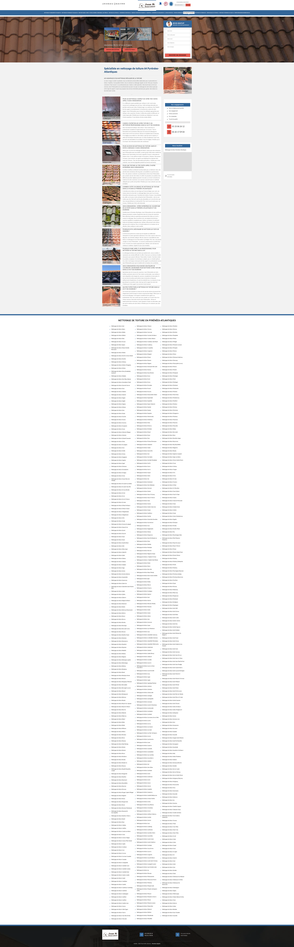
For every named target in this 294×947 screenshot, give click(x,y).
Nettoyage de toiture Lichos (144, 801)
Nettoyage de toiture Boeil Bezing (119, 744)
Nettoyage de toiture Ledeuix (144, 761)
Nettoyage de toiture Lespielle (144, 789)
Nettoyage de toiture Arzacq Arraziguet (121, 524)
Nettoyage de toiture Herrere (144, 550)
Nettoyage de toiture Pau (168, 532)
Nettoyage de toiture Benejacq (119, 669)
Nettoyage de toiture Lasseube (144, 748)
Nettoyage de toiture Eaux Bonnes (145, 373)
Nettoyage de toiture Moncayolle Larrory (172, 363)
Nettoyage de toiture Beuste (118, 700)
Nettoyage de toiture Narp (168, 435)
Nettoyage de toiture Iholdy (143, 581)
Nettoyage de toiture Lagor (143, 677)
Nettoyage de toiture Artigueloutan (120, 511)
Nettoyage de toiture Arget (118, 463)
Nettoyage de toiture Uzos (168, 867)
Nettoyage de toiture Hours (143, 566)
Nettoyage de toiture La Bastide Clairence (147, 638)
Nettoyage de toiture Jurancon (144, 622)
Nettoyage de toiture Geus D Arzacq (146, 494)
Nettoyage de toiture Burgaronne (119, 801)
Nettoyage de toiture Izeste (143, 610)
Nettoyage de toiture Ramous (169, 586)
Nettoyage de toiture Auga (118, 568)
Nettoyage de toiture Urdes (169, 839)
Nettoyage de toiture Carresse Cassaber (121, 856)
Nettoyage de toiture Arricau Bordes (120, 490)
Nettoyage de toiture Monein (169, 369)
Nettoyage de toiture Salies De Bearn (171, 706)
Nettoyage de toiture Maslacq (144, 882)
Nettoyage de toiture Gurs (143, 525)
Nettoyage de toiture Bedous (118, 653)
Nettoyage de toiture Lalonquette (145, 698)
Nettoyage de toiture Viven (169, 900)
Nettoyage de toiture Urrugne (169, 851)
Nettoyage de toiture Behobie (169, 909)
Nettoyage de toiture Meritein (169, 332)
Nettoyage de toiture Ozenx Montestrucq (172, 516)
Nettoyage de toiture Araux (118, 429)
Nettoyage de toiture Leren (143, 780)
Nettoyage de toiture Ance (117, 388)
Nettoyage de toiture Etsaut (144, 432)
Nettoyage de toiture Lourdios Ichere (146, 833)
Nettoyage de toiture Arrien (118, 493)
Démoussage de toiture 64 (213, 12)
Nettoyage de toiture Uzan (168, 861)
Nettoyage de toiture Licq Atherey (145, 804)
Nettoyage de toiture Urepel (169, 845)
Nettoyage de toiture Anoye (118, 413)
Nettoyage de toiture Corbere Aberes (146, 338)
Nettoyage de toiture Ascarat (118, 533)
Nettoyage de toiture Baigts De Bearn (120, 600)
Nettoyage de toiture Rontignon (170, 602)
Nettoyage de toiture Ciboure (144, 326)
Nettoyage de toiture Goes (143, 500)
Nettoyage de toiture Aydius (118, 594)
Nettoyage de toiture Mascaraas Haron (146, 879)
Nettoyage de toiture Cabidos (118, 825)
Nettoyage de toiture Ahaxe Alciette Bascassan (120, 348)
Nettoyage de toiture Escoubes (144, 385)
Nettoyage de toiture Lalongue (144, 695)
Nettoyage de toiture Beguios (118, 656)
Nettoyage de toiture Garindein (144, 457)
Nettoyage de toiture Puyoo (169, 583)
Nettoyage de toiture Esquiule (144, 413)
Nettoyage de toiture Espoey (144, 410)
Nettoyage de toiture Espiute (144, 407)
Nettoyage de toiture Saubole (169, 731)
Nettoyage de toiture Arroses (118, 502)
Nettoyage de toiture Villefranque (170, 893)
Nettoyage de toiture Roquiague (170, 605)
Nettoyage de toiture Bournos (118, 786)
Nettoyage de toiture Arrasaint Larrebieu (121, 483)
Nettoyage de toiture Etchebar (144, 429)
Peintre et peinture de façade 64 (139, 12)
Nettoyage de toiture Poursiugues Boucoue (172, 571)
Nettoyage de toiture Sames (169, 716)
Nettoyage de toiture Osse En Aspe (170, 494)
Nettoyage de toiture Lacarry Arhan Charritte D (146, 666)
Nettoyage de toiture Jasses (143, 613)
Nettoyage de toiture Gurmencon (145, 522)
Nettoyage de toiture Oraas (169, 463)
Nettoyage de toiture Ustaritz (169, 858)
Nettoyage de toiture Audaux (118, 561)
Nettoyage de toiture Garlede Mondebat (147, 460)
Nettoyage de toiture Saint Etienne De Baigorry (171, 634)
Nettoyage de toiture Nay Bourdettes (171, 444)
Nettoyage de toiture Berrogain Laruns (121, 688)
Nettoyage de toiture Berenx (118, 678)
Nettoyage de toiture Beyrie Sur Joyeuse (121, 703)
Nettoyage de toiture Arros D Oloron (120, 499)
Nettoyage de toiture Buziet (118, 819)
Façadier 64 (148, 12)
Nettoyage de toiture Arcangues (119, 444)
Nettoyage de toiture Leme (143, 773)
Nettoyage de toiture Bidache (118, 713)
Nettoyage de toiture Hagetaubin (145, 528)
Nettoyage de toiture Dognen (144, 363)
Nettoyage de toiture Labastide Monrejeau (147, 641)
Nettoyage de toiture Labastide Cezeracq (147, 635)
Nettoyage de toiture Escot (143, 379)
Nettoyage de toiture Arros (118, 496)
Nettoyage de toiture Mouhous (169, 416)
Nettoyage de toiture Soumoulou (170, 791)
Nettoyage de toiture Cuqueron (144, 351)
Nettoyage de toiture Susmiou (169, 803)
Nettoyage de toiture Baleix (118, 607)
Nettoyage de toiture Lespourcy (144, 792)
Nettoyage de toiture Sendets (169, 766)
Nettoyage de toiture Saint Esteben (171, 630)
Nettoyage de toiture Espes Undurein (146, 404)
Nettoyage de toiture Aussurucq (119, 580)
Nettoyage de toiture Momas (169, 351)
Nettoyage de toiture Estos (143, 422)
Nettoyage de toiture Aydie (118, 591)
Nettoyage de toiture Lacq (143, 673)
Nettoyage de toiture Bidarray (118, 716)
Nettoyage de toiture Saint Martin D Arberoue (171, 674)
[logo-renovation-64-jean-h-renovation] (147, 5)
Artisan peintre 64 (169, 12)
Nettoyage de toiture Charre (118, 912)
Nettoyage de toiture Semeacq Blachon (172, 762)
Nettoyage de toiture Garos (143, 466)
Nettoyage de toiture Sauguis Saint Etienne (172, 738)
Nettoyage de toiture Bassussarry (119, 641)
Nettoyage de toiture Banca (118, 616)
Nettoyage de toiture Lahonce (144, 686)
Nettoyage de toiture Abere (118, 329)
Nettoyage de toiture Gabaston (144, 444)
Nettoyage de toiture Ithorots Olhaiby (146, 603)
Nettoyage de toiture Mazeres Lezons (146, 903)
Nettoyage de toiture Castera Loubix (120, 875)
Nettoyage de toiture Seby (168, 753)
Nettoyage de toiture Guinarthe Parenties (147, 519)
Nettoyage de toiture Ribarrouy (170, 592)
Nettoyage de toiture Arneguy (118, 472)
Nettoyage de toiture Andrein (118, 394)
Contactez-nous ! (130, 49)
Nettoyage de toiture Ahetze (118, 352)
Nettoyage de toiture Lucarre (144, 851)
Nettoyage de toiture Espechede (145, 397)
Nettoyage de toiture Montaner (170, 385)
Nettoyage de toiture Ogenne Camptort (172, 454)
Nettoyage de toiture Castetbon (119, 881)
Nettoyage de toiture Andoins (118, 391)
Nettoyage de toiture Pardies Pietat (171, 528)
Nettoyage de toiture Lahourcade (145, 692)
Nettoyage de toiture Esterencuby (145, 416)
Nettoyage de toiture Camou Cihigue (120, 837)
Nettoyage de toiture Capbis (118, 844)
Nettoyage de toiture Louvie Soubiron (146, 842)
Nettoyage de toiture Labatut (144, 650)
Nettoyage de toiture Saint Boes (170, 614)
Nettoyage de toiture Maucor (144, 893)
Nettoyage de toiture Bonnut (118, 750)
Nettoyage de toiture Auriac (118, 571)
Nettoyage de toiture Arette (118, 451)
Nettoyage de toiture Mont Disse (170, 394)
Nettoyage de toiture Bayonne (118, 647)
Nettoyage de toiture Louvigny (144, 845)
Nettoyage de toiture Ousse (169, 513)
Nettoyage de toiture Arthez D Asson (120, 508)
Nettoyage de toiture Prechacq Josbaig (171, 574)
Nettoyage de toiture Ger (143, 479)
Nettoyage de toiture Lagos (143, 680)
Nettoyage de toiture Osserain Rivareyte (172, 500)
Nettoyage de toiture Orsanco (169, 482)
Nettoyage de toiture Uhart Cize (170, 830)
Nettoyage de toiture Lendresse (144, 776)
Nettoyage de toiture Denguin (144, 354)
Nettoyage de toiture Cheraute (119, 918)
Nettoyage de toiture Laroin (144, 720)
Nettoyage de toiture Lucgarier (144, 854)
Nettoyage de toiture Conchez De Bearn (147, 335)
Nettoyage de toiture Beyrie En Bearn (120, 706)
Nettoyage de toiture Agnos (118, 345)
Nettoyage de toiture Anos (117, 410)
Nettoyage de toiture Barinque (119, 625)
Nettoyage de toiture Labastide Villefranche (148, 644)
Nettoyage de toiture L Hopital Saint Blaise (147, 560)
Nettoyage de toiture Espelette (144, 401)
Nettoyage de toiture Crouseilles (145, 348)
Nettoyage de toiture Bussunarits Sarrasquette (119, 812)
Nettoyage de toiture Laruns (144, 736)
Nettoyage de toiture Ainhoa (118, 368)
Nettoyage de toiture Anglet (118, 401)
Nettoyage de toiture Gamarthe (145, 451)
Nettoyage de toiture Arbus (118, 441)
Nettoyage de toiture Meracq (169, 329)
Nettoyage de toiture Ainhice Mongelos (121, 365)
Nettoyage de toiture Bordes (118, 759)
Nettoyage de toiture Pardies (169, 525)
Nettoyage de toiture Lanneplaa (145, 711)
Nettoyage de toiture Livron (144, 811)
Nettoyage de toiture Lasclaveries (145, 739)
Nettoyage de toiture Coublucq (144, 345)
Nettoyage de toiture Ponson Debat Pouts (172, 552)
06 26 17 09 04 (120, 4)
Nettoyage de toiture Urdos (169, 842)
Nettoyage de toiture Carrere (118, 853)
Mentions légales (156, 943)
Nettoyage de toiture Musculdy (170, 426)
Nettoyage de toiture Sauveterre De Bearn (172, 750)
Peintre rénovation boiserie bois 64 (242, 12)
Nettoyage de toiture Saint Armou (170, 611)
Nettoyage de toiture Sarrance (169, 728)
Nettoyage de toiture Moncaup (170, 360)
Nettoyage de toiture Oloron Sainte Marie (172, 460)
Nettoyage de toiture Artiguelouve (119, 515)
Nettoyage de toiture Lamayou (144, 702)
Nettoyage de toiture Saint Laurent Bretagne (173, 670)
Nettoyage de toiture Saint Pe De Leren (172, 691)
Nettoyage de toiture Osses (169, 503)
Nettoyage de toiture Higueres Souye (146, 553)
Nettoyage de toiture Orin (168, 472)
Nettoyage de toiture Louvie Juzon (145, 839)
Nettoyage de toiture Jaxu (143, 619)
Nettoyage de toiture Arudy (118, 521)
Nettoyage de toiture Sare (168, 722)
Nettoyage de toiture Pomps (169, 549)
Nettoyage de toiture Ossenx (169, 497)
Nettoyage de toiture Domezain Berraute (147, 366)
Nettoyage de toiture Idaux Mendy (145, 572)
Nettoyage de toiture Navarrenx (170, 441)
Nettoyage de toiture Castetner (119, 890)
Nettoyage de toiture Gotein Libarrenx (146, 507)
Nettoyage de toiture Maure (144, 900)
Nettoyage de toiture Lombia (144, 817)
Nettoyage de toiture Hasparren (145, 535)
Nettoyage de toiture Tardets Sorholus (171, 812)
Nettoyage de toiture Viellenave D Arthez (172, 879)
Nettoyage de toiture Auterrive (119, 583)
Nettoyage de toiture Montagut (170, 382)
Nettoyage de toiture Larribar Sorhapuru (147, 733)
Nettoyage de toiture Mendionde (145, 915)
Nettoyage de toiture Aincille (118, 359)
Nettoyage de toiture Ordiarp (169, 466)
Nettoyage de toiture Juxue (143, 625)
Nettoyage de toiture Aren (117, 447)
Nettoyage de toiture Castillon (118, 897)
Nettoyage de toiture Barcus (118, 619)
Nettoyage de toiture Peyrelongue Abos (172, 535)
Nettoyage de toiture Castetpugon (119, 893)
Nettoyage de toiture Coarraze (144, 332)
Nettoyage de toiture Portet (169, 564)
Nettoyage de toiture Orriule (169, 479)
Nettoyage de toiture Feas (143, 438)
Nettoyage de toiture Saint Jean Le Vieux (172, 658)
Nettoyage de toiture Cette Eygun (119, 909)
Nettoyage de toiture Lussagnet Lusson (146, 864)
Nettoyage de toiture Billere (118, 731)
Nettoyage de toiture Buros (118, 805)
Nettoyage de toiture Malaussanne (145, 876)
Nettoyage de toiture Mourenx (169, 422)
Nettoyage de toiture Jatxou (144, 616)
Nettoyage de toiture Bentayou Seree (120, 675)
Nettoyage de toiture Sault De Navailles (172, 741)
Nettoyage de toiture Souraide (169, 794)
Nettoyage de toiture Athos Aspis (119, 549)
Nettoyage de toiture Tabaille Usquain (171, 806)
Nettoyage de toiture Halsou (144, 532)
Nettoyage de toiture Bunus (118, 798)
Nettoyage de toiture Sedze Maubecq (171, 756)
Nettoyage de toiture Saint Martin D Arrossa (173, 678)
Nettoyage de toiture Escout (144, 388)
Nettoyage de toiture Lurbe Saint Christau (147, 861)
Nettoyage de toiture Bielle (118, 725)
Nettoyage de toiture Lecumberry (145, 758)
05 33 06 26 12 (108, 4)
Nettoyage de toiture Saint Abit (170, 608)
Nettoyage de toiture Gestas (144, 491)
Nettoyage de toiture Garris (144, 469)
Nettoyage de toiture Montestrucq (170, 397)
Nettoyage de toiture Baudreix (118, 644)
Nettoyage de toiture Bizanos (118, 741)
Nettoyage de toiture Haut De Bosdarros (147, 538)
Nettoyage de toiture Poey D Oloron (171, 546)
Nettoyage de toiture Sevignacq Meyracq (172, 778)
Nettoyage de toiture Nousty (169, 451)
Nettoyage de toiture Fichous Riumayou (146, 441)
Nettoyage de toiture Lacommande (145, 670)
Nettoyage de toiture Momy (169, 354)
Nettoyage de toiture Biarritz (118, 709)
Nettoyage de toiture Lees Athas (145, 767)
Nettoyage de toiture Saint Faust (170, 638)
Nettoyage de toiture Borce (118, 753)
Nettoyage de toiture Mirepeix (169, 348)
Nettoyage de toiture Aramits (118, 416)
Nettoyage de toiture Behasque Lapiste (121, 660)
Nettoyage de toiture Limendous (145, 808)
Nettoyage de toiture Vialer (169, 873)
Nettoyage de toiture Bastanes (118, 638)
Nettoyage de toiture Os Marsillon (170, 488)
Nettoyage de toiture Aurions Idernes (120, 574)
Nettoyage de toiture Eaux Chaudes (171, 912)
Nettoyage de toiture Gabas (169, 906)
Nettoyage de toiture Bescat (118, 691)
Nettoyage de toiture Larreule (144, 730)
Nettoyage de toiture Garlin (144, 463)
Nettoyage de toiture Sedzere (169, 759)
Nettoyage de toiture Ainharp (118, 362)
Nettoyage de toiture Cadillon (118, 828)
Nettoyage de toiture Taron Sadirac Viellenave (171, 816)
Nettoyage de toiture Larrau (144, 723)
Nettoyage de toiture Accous (118, 341)
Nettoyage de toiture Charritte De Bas (120, 915)
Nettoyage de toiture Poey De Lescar (171, 543)
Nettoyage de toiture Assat (118, 536)
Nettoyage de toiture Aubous (118, 558)
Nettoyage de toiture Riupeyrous (170, 596)
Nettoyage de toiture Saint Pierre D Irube (172, 697)
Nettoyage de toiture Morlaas (169, 407)
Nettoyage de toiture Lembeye (144, 770)
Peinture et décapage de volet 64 (226, 12)
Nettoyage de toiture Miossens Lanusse (172, 345)
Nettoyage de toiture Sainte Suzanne (171, 700)
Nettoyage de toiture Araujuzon (119, 426)
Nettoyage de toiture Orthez (169, 485)
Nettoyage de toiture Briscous (118, 789)
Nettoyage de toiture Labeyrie (144, 656)
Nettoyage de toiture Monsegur (170, 376)
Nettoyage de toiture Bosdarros (119, 762)
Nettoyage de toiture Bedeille (118, 650)
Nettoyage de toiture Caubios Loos (119, 903)
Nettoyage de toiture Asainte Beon (120, 543)
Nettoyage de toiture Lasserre (144, 745)
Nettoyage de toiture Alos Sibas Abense (121, 379)
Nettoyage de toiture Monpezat (170, 373)
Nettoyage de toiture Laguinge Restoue (146, 683)
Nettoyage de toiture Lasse (143, 742)
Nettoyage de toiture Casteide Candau (120, 869)
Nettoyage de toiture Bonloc (118, 747)
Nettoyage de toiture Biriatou (118, 734)
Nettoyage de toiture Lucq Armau (145, 848)
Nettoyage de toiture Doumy (144, 369)
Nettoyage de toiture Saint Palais (170, 688)
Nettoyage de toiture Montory (169, 404)
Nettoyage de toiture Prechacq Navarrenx (172, 577)
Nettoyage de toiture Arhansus (119, 466)
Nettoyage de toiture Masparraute (145, 886)
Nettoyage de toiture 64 (189, 12)
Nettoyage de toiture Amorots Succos (120, 385)
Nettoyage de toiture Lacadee (144, 659)
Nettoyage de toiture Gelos (143, 475)
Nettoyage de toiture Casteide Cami (120, 865)
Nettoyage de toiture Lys (143, 870)
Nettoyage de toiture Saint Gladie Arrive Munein (172, 645)
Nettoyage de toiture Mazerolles (145, 906)
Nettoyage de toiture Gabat (143, 447)
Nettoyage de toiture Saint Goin (170, 649)
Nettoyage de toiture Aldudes (118, 376)
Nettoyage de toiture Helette (144, 544)
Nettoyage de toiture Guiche (144, 516)
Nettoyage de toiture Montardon (170, 388)
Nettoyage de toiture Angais (118, 398)
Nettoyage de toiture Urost (169, 848)
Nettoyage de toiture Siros (168, 787)
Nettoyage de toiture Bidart (118, 719)
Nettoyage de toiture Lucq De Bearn (146, 857)
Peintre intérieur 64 (178, 12)
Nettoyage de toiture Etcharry (144, 426)
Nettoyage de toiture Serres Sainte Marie (172, 775)
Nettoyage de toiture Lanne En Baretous (147, 705)
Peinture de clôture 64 (114, 12)
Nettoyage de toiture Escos (143, 376)
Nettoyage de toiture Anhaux (118, 407)
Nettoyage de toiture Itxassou (144, 606)
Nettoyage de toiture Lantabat (144, 714)
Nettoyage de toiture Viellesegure (170, 887)
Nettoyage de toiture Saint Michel (170, 685)
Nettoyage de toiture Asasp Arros (119, 527)
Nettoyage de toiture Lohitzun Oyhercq (146, 814)
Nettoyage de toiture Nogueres (170, 447)
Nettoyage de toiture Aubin (118, 555)
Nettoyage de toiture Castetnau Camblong (121, 887)
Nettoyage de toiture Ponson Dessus (171, 555)
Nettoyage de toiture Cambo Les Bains (120, 831)
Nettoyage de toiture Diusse (144, 357)
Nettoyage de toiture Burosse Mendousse (121, 808)
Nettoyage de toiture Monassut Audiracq (172, 357)
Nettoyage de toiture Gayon (144, 472)
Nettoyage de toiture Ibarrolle (144, 569)
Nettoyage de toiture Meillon (144, 912)
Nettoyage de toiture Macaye (144, 873)
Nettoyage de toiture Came (118, 834)
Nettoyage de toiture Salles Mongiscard (172, 709)
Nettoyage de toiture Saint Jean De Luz (171, 655)
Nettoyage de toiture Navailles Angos (171, 438)
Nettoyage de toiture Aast (117, 326)
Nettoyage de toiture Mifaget (169, 341)
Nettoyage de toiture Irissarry (144, 588)
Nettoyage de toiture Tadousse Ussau (171, 809)
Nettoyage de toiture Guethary (144, 513)
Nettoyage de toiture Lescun (144, 786)
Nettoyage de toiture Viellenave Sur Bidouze (173, 876)
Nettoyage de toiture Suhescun (169, 797)
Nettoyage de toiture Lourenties (145, 836)
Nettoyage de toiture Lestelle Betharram (147, 795)
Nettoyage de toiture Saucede (169, 734)
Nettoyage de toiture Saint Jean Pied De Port (173, 661)
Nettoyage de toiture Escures (144, 391)
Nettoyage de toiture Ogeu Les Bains (171, 457)
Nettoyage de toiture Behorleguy (119, 663)
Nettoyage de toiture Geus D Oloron (146, 497)
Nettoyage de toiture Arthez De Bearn (120, 505)
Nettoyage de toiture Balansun (119, 603)
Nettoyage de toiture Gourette (169, 915)
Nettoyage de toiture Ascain (118, 530)
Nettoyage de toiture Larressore (145, 727)
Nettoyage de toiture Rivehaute (170, 599)
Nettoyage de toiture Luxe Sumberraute (147, 867)
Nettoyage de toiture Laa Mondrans (146, 628)
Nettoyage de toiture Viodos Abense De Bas (173, 897)
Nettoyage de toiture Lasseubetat (145, 751)
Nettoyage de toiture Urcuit (169, 836)
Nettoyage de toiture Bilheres (118, 728)
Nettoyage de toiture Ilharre (144, 585)
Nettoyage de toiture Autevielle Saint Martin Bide (122, 587)
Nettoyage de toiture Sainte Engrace (171, 627)
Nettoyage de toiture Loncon (144, 820)
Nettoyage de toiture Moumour (170, 419)
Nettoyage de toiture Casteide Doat (120, 872)
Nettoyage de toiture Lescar (144, 783)
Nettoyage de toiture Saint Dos (169, 624)
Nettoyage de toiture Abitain (118, 335)
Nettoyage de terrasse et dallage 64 (70, 12)
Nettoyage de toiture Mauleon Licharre (146, 896)
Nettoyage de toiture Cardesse (119, 847)
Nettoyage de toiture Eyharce (169, 903)
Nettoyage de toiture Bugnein (118, 795)
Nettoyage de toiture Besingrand (119, 694)
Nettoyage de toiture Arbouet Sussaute (121, 438)
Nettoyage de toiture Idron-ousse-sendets (147, 575)
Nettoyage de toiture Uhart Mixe (170, 833)
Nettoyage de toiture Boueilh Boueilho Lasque (120, 770)
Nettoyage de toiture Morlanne (170, 410)
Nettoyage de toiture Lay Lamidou (145, 755)
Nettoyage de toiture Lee (143, 764)
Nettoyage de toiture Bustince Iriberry (120, 816)
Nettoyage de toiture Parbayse (169, 522)
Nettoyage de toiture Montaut (169, 391)
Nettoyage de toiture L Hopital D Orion (146, 557)
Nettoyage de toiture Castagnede (119, 862)
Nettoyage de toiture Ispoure (144, 594)
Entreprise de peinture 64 (125, 12)
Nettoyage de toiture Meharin (144, 909)
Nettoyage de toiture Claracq (144, 329)
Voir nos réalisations (112, 49)
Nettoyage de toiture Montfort (169, 401)
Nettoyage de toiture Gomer (144, 503)
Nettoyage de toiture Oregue (169, 469)
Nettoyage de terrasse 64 (200, 12)
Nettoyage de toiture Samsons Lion (171, 719)
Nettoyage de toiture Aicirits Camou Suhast (122, 355)
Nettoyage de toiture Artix (117, 518)
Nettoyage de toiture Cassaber (119, 859)
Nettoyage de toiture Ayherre (118, 597)
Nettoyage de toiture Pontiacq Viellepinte (172, 561)
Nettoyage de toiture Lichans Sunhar (146, 798)
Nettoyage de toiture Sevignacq (170, 781)
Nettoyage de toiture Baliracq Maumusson (122, 610)
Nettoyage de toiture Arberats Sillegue (121, 432)
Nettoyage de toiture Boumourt (119, 780)
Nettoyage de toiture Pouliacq (169, 567)
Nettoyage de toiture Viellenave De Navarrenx (171, 883)
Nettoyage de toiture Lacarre (144, 663)
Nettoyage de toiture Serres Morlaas (171, 772)
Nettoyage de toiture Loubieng (144, 826)
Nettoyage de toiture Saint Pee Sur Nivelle (172, 694)
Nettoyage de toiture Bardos (118, 622)
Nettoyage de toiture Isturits (144, 600)
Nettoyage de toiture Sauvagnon (170, 744)
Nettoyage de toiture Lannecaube (145, 708)
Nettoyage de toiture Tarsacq (169, 820)
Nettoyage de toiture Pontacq (169, 558)
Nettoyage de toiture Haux (143, 541)
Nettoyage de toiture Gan (143, 454)
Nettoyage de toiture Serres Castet (170, 769)
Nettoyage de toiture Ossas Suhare (170, 491)
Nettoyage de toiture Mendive (169, 326)
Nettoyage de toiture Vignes (169, 890)
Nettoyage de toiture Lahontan (144, 689)
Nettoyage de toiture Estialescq (144, 419)
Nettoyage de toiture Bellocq (118, 666)
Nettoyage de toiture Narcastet (170, 432)
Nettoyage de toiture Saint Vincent (170, 703)
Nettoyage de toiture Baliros (118, 613)
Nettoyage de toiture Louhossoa (145, 829)
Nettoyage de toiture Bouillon (118, 777)
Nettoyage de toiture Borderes (119, 756)
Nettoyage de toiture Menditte (144, 918)
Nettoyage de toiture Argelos (118, 460)
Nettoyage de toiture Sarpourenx (170, 725)
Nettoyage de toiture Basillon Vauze (120, 635)
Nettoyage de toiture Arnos (118, 476)
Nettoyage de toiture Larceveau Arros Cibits (148, 717)
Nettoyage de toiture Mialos (169, 338)
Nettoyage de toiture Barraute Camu (120, 628)
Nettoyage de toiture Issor (143, 597)
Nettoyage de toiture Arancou (118, 422)
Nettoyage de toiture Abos (117, 338)
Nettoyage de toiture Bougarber (119, 773)
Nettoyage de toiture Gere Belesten (146, 485)
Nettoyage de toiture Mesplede (170, 335)
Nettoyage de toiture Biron (118, 738)
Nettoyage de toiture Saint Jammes (171, 652)
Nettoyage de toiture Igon (143, 578)
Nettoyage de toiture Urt (168, 855)
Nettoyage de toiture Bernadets (119, 685)
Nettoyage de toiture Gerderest (144, 482)
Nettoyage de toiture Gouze (144, 510)
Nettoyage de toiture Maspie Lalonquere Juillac (147, 889)
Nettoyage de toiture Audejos (118, 564)
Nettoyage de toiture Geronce (144, 488)
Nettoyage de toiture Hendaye (144, 547)
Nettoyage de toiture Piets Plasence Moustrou (171, 539)
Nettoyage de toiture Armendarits (119, 469)
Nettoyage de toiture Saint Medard (171, 681)
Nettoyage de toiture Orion (169, 475)
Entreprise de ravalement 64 (158, 12)
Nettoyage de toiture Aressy (118, 454)
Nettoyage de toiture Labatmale (145, 647)
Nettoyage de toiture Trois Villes (170, 826)
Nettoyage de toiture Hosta (143, 563)
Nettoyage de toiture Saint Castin (170, 617)
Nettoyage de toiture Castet (118, 878)
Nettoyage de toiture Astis (117, 546)
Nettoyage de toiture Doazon (144, 360)
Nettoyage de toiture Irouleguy (144, 591)
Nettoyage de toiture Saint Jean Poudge (172, 664)
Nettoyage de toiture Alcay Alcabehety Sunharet (121, 372)
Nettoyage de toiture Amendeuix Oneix (121, 382)
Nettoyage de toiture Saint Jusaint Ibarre (172, 667)
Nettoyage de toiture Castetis (118, 884)
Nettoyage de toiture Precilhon (170, 580)
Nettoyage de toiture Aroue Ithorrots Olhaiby (120, 479)
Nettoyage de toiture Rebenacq (170, 589)
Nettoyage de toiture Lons (143, 823)
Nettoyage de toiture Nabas (169, 429)
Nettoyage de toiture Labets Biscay (145, 653)
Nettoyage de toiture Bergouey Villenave (121, 681)
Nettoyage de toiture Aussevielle (119, 577)
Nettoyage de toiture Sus (168, 800)
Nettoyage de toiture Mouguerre (170, 413)
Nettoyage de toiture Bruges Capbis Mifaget (122, 792)
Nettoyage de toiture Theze (169, 823)
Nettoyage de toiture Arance (118, 419)
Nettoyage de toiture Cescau (118, 906)
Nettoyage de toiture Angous (118, 404)
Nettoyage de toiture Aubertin (118, 552)
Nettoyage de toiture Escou (143, 382)
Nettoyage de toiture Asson (118, 539)
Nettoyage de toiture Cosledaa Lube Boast (147, 341)
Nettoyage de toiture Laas (143, 631)
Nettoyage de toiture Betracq (118, 697)
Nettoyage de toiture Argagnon (119, 457)
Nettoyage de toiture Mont (169, 379)
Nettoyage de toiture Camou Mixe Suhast (121, 841)
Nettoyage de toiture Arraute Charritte (121, 486)
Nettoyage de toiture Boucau (118, 766)
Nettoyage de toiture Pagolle (169, 519)
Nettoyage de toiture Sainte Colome (171, 620)
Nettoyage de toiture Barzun (118, 631)
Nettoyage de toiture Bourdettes (119, 783)
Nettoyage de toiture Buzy (117, 822)
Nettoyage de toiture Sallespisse (170, 713)
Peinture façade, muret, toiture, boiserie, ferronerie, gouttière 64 (93, 12)
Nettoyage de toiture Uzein (169, 864)
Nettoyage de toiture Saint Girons (170, 641)
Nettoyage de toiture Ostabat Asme (171, 507)
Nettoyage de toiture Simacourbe (170, 784)
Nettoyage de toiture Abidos (118, 332)
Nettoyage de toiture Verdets (169, 870)
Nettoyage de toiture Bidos (118, 722)
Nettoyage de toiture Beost (118, 672)
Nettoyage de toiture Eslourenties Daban (147, 394)
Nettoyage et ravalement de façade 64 (52, 12)
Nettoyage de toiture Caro (117, 850)
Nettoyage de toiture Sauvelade (170, 747)
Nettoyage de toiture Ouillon (169, 510)
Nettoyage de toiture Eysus (143, 435)
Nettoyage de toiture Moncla (169, 366)
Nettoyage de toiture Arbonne (118, 435)
